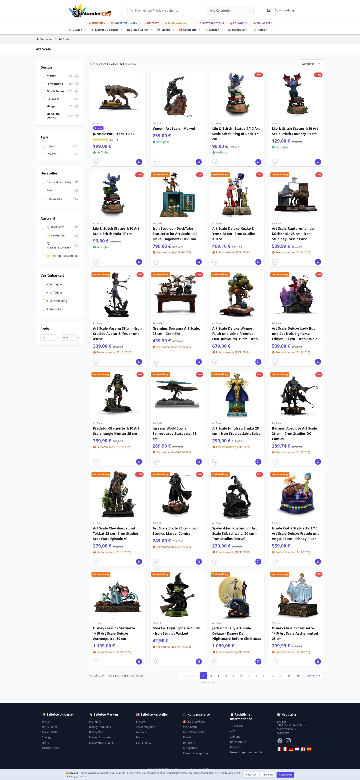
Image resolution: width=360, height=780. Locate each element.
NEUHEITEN (96, 23)
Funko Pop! (262, 23)
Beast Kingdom (145, 727)
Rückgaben (190, 748)
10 (271, 675)
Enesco (140, 721)
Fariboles (141, 732)
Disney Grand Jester (101, 742)
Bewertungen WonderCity (246, 752)
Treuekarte (237, 726)
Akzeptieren (285, 774)
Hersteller (236, 30)
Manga (163, 30)
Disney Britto (97, 732)
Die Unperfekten (175, 23)
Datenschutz (238, 742)
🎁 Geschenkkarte (194, 721)
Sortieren (309, 64)
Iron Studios (143, 742)
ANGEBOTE (151, 23)
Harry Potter (49, 727)
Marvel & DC (50, 732)
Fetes (259, 30)
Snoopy (46, 737)
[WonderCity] (291, 749)
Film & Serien (137, 30)
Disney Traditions (210, 23)
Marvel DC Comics (104, 30)
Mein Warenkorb (193, 732)
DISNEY (75, 30)
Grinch (46, 742)
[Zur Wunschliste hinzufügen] (96, 162)
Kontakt (188, 737)
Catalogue (187, 30)
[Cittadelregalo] (285, 749)
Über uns (236, 747)
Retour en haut (208, 682)
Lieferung (189, 742)
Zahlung (235, 736)
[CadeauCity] (279, 749)
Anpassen (251, 774)
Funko (139, 737)
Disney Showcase (100, 737)
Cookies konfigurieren (196, 753)
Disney (46, 721)
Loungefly (239, 23)
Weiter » (312, 675)
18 (289, 675)
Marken (212, 30)
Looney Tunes (50, 748)
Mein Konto (190, 727)
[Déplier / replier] (77, 76)
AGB (232, 731)
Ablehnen (268, 774)
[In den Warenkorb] (139, 162)
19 (298, 675)
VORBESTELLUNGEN (124, 23)
